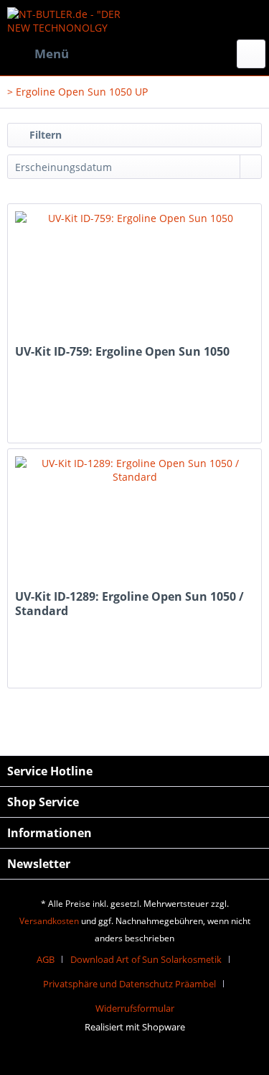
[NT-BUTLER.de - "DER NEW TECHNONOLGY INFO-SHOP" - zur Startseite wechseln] (71, 19)
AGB (46, 959)
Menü (51, 53)
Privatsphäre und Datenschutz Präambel (129, 983)
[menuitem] (38, 54)
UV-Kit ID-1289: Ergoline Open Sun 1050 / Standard (129, 603)
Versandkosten (49, 921)
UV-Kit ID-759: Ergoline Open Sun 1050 (122, 351)
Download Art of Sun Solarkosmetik (146, 959)
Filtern (44, 135)
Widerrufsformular (134, 1008)
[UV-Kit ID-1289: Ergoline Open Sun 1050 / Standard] (134, 521)
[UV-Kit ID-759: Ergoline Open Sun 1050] (134, 276)
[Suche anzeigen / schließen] (251, 54)
